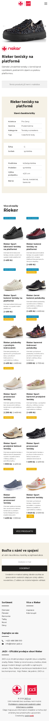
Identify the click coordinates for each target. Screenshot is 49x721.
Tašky (4, 619)
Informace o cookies (24, 707)
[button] (44, 26)
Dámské (5, 610)
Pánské (5, 613)
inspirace (30, 610)
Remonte (6, 616)
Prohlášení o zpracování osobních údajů (24, 704)
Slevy (4, 625)
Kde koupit (31, 613)
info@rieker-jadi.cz (14, 644)
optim (29, 716)
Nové (4, 622)
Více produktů (24, 531)
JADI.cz (27, 699)
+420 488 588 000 (14, 640)
